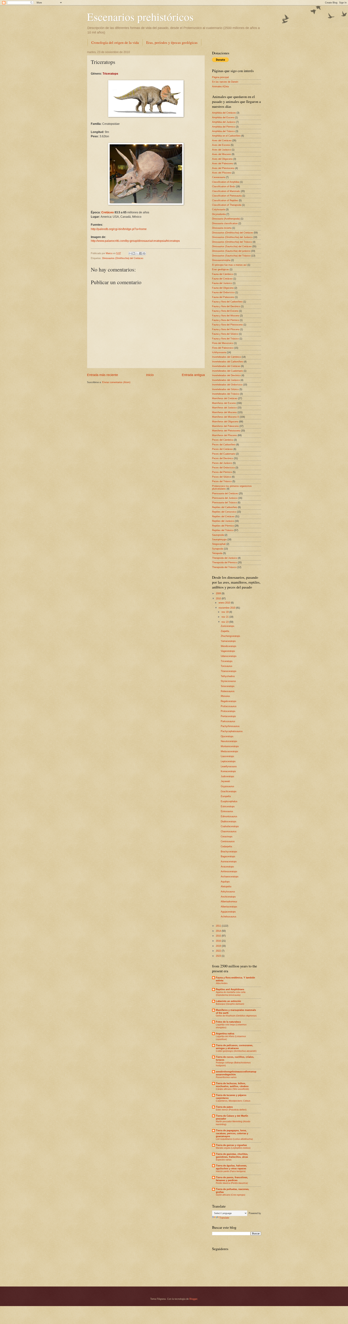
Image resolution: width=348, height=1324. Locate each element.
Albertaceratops (229, 906)
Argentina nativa (225, 1033)
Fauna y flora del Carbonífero (227, 301)
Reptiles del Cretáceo (223, 516)
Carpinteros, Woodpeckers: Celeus (233, 1101)
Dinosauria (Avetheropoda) (226, 218)
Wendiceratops (228, 646)
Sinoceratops (228, 686)
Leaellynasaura (229, 766)
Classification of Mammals (226, 191)
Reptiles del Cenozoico (224, 511)
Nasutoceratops (229, 741)
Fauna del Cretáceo (222, 278)
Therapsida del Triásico (224, 567)
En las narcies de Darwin (225, 81)
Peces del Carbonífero (223, 444)
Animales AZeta (220, 86)
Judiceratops (227, 776)
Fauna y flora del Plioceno (225, 329)
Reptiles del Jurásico (223, 521)
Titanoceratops (228, 671)
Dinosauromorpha (221, 260)
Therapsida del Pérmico (224, 562)
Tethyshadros (228, 676)
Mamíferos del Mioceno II (225, 416)
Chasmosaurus (229, 831)
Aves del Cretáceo (221, 140)
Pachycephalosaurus (232, 731)
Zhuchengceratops (230, 636)
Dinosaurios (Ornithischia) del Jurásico (232, 237)
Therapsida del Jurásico (224, 558)
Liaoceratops (227, 756)
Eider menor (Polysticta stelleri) (231, 1109)
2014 (219, 931)
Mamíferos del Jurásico (224, 407)
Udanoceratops (229, 656)
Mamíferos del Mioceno (224, 412)
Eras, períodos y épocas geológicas (172, 42)
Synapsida (217, 548)
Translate (224, 1217)
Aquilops (225, 881)
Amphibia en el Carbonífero (226, 135)
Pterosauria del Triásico (224, 502)
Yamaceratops (228, 641)
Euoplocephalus (229, 801)
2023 (219, 956)
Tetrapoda (217, 553)
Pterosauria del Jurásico (224, 498)
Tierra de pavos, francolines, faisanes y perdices (232, 1179)
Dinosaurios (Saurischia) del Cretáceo (232, 246)
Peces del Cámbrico (222, 439)
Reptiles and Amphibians (230, 989)
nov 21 (225, 616)
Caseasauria (218, 177)
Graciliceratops (229, 791)
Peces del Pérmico (222, 472)
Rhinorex (225, 696)
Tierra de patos (224, 1107)
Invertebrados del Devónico (226, 375)
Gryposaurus (227, 786)
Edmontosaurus (229, 816)
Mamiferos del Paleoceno (225, 426)
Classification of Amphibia (225, 182)
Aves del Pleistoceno (223, 168)
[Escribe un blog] (134, 253)
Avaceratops (227, 866)
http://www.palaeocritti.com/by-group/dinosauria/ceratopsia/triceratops (135, 240)
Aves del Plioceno (221, 172)
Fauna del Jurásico (222, 283)
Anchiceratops (228, 896)
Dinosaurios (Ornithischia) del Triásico (232, 242)
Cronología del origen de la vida (115, 42)
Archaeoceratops (230, 876)
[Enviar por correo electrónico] (130, 253)
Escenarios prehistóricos (140, 16)
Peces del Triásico (222, 481)
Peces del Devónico (222, 458)
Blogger (193, 1299)
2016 (219, 940)
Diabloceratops (228, 821)
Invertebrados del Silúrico (225, 389)
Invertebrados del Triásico (225, 393)
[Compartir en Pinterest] (144, 253)
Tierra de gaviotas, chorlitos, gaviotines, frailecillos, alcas (232, 1155)
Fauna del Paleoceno (223, 297)
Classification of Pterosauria (227, 195)
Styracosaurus (228, 681)
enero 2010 (225, 602)
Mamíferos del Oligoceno (225, 421)
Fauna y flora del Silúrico (225, 334)
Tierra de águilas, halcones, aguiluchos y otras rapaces (231, 1167)
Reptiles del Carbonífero (224, 507)
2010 (219, 598)
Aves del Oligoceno (222, 159)
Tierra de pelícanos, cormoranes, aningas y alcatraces (234, 1047)
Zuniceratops (227, 626)
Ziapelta (225, 631)
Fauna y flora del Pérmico (225, 320)
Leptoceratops (228, 761)
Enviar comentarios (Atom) (116, 382)
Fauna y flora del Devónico (226, 306)
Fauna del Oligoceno (223, 288)
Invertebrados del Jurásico (226, 380)
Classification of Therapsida (226, 205)
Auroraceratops (229, 861)
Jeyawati (225, 781)
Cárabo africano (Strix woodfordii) (232, 1089)
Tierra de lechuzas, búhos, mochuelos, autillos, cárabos (232, 1085)
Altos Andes (221, 983)
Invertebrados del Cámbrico (226, 357)
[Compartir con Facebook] (140, 253)
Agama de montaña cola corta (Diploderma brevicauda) (230, 993)
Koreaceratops (228, 771)
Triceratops (227, 661)
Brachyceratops (229, 851)
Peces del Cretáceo (222, 449)
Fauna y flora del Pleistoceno (227, 324)
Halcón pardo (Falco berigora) (231, 1171)
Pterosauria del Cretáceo (225, 493)
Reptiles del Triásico (222, 530)
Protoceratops (228, 711)
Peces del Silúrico (221, 476)
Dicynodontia (219, 214)
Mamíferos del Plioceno (224, 435)
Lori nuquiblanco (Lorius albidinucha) (234, 1139)
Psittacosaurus (229, 706)
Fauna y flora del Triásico (225, 338)
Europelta (226, 796)
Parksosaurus (228, 721)
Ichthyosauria (219, 352)
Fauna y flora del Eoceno (225, 311)
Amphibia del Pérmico (223, 126)
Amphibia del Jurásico (223, 122)
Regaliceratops (228, 701)
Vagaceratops (228, 651)
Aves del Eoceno (221, 145)
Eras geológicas (220, 269)
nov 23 (225, 622)
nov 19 (225, 612)
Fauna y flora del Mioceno (225, 315)
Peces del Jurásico (222, 463)
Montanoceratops (230, 746)
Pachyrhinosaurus (230, 726)
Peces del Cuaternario (223, 453)
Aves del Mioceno (221, 154)
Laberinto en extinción (228, 1001)
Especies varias (223, 1159)
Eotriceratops (228, 806)
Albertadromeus (229, 901)
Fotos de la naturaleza (228, 1021)
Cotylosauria (218, 209)
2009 (219, 593)
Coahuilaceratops (230, 826)
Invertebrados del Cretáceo (226, 366)
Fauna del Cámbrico (222, 274)
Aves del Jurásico (221, 149)
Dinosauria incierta (221, 228)
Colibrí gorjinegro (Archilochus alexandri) (236, 1051)
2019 (219, 946)
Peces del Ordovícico (223, 467)
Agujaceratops (228, 911)
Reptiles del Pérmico (223, 525)
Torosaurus (226, 666)
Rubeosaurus (228, 691)
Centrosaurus (228, 841)
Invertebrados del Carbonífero (227, 361)
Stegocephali (219, 544)
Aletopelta (226, 886)
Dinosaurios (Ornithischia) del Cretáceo (122, 258)
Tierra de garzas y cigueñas (231, 1145)
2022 (219, 950)
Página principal (220, 77)
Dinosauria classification (225, 223)
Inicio (150, 375)
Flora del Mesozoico (222, 343)
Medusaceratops (229, 751)
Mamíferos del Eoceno (224, 403)
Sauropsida (218, 535)
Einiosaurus (227, 811)
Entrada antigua (193, 375)
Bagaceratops (228, 856)
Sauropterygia (219, 539)
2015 (219, 935)
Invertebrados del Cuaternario (227, 370)
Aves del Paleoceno (222, 163)
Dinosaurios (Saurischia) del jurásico (231, 251)
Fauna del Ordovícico (223, 292)
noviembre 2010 (227, 607)
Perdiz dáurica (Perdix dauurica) (232, 1183)
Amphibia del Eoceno (223, 117)
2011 (219, 925)
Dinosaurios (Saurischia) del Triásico (231, 255)
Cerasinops (227, 836)
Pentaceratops (228, 716)
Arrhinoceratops (229, 871)
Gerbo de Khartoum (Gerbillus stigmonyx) (236, 1015)
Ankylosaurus (228, 891)
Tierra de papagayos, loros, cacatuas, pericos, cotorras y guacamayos (232, 1133)
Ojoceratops (227, 736)
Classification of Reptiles (225, 200)
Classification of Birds (223, 186)
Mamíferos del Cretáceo (224, 398)
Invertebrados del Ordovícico (227, 384)
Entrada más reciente (102, 375)
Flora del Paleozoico (222, 347)
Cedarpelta (226, 846)
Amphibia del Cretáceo (224, 112)
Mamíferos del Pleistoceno (226, 430)
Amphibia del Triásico (223, 131)
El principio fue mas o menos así (229, 265)
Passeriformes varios (226, 1077)
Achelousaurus (228, 916)
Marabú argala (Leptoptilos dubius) (233, 1148)
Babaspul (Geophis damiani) (230, 1004)
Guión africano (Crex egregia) (230, 1195)
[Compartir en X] (137, 253)
